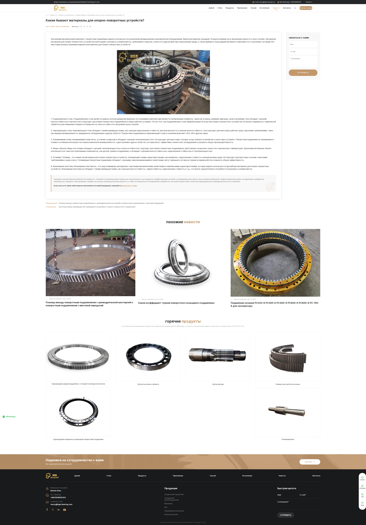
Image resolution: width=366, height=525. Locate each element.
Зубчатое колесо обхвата (148, 384)
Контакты (287, 8)
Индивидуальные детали (174, 511)
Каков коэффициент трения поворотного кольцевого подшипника (176, 302)
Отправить (303, 73)
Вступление (264, 8)
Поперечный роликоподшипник (171, 499)
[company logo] (60, 8)
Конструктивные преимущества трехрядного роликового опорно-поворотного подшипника (97, 207)
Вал (165, 507)
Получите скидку (306, 8)
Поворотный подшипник (174, 494)
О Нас (220, 8)
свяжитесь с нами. (129, 186)
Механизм (168, 503)
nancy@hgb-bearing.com (267, 2)
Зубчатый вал (218, 384)
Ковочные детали (171, 514)
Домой (211, 8)
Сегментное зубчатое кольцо (288, 384)
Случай (253, 8)
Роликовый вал (288, 439)
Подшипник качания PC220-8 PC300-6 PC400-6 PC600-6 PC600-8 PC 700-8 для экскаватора (275, 304)
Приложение (242, 8)
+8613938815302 (295, 2)
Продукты (230, 8)
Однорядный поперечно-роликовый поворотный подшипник (78, 439)
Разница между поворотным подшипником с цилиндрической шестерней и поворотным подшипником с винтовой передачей (111, 203)
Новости (276, 8)
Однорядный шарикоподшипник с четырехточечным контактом (78, 384)
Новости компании (66, 15)
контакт (310, 462)
